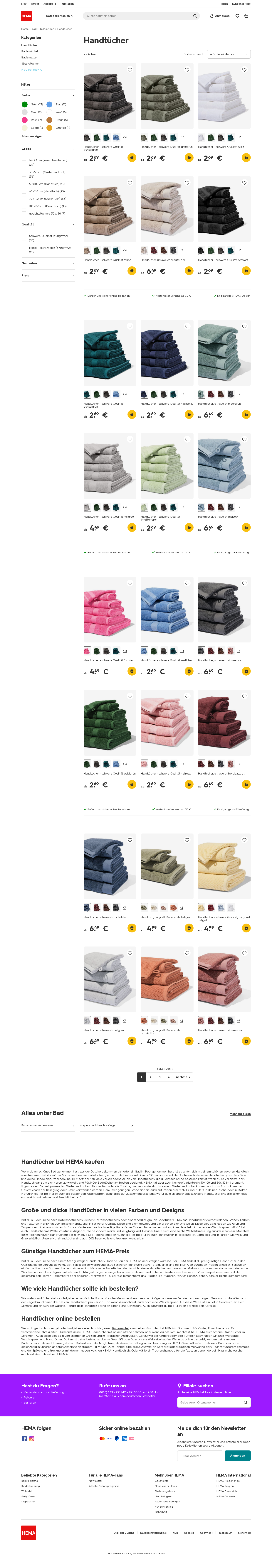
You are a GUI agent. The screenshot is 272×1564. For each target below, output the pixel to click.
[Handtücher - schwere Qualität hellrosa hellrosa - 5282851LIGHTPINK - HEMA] (144, 764)
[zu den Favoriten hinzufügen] (130, 69)
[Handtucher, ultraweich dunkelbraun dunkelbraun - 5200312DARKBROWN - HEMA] (164, 250)
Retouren (29, 1397)
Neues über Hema (166, 1486)
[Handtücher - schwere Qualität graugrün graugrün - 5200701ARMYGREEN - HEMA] (144, 137)
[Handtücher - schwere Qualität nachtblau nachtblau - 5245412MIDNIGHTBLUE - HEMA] (144, 394)
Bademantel (120, 1328)
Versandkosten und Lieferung (43, 1392)
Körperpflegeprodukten (173, 1347)
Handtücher (29, 45)
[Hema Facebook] (24, 1438)
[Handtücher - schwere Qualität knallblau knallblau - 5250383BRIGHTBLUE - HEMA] (116, 137)
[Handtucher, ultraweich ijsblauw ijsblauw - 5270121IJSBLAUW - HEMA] (201, 507)
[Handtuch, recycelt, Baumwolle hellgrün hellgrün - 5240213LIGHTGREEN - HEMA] (144, 907)
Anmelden (237, 1455)
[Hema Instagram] (31, 1438)
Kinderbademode (171, 1335)
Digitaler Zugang (124, 1532)
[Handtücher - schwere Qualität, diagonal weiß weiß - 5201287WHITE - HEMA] (231, 907)
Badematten (29, 57)
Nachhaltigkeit (163, 1496)
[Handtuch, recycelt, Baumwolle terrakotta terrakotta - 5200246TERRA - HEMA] (173, 907)
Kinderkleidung (30, 1486)
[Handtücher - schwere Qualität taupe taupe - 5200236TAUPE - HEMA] (87, 250)
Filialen (223, 3)
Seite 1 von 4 (165, 1068)
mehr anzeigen (240, 1114)
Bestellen (29, 1402)
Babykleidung (29, 1480)
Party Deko (28, 1496)
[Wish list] (237, 15)
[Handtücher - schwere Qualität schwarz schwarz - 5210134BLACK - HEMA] (201, 250)
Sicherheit (161, 1512)
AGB (175, 1532)
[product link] (110, 96)
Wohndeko (27, 1491)
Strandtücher (30, 63)
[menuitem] (23, 3)
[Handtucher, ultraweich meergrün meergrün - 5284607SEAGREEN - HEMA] (201, 394)
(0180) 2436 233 (109, 1392)
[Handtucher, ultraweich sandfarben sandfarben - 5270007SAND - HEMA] (144, 250)
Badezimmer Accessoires (37, 1125)
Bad (34, 29)
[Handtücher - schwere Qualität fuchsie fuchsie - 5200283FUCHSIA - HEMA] (87, 651)
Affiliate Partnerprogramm (104, 1486)
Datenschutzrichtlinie (153, 1532)
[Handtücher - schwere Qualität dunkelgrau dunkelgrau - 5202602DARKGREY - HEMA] (87, 137)
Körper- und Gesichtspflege (97, 1125)
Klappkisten (28, 1501)
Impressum (225, 1532)
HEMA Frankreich (226, 1491)
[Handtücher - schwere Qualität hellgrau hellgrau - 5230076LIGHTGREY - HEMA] (87, 507)
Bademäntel (29, 51)
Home (25, 29)
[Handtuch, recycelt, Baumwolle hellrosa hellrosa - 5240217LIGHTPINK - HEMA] (164, 907)
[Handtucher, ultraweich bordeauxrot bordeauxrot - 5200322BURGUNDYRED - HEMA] (154, 250)
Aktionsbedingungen (167, 1501)
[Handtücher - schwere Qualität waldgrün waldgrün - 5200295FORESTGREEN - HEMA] (97, 137)
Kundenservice (164, 1506)
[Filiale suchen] (245, 1402)
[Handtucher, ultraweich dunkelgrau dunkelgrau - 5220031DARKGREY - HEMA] (173, 250)
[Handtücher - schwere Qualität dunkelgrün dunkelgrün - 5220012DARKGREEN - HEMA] (106, 137)
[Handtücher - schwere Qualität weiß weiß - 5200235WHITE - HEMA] (201, 137)
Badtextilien (46, 29)
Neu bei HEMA (31, 69)
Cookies (189, 1532)
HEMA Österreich (226, 1496)
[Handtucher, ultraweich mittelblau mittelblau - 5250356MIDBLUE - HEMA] (87, 907)
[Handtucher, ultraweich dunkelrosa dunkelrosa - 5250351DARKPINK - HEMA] (231, 651)
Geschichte (162, 1480)
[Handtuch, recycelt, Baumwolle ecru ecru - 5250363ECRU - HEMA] (154, 907)
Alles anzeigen (32, 136)
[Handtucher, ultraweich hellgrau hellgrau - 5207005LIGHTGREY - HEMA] (87, 1020)
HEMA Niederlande (228, 1480)
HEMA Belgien (225, 1486)
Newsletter (95, 1480)
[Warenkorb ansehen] (246, 15)
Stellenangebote (165, 1491)
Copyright (206, 1532)
